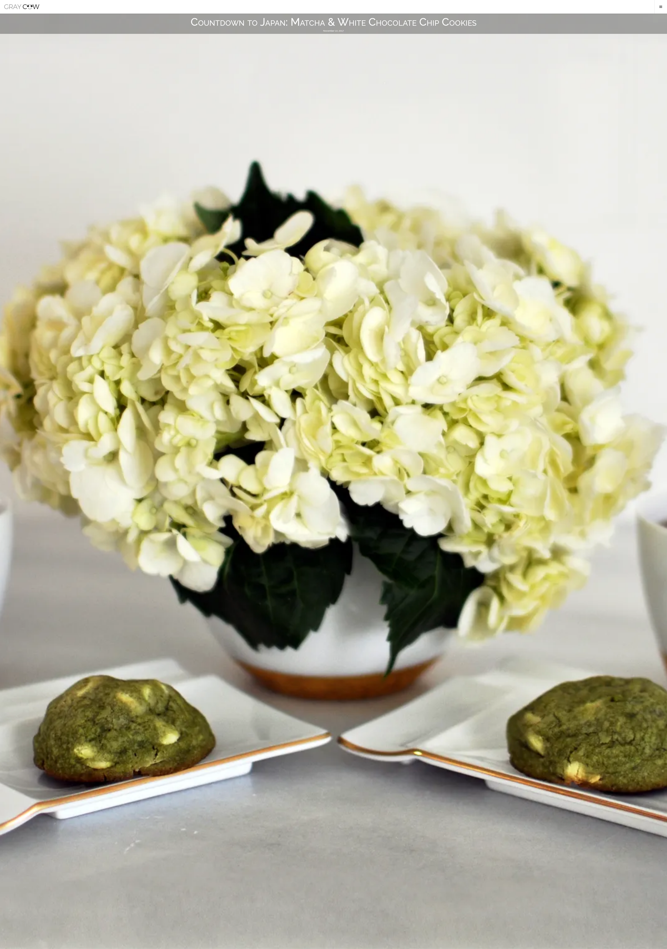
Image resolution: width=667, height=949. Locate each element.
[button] (21, 6)
